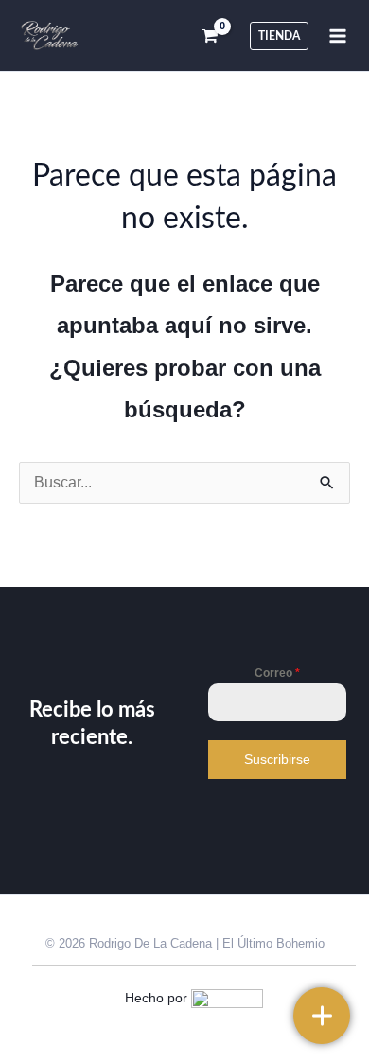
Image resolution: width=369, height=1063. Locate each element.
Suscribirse (277, 759)
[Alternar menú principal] (338, 35)
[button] (279, 36)
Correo (277, 673)
